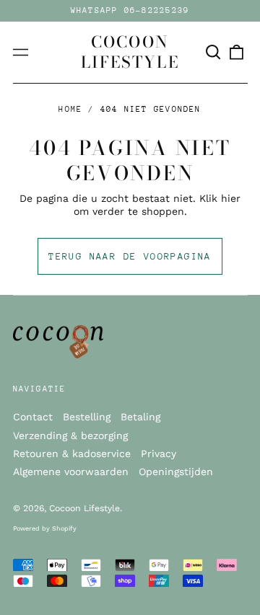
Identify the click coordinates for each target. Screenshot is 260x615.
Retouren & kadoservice (72, 453)
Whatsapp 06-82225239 (130, 10)
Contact (33, 416)
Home (70, 109)
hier (230, 198)
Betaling (140, 416)
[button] (213, 52)
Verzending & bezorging (70, 435)
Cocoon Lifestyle (130, 52)
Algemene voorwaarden (71, 471)
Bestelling (86, 416)
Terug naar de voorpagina (130, 256)
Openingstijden (176, 471)
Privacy (158, 453)
